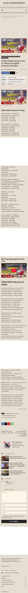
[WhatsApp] (12, 423)
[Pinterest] (9, 423)
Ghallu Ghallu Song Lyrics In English (12, 413)
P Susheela (7, 56)
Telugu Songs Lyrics (4, 460)
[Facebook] (2, 423)
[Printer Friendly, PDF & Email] (22, 410)
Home (2, 16)
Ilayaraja (12, 16)
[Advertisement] (14, 28)
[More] (16, 72)
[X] (5, 423)
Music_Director (7, 16)
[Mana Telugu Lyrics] (2, 69)
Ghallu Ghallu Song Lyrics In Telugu (8, 415)
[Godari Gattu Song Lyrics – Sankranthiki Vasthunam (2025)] (5, 458)
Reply (7, 485)
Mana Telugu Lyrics (8, 69)
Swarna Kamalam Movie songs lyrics (9, 417)
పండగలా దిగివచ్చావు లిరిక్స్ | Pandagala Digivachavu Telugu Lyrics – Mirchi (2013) (17, 472)
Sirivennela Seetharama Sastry (15, 56)
